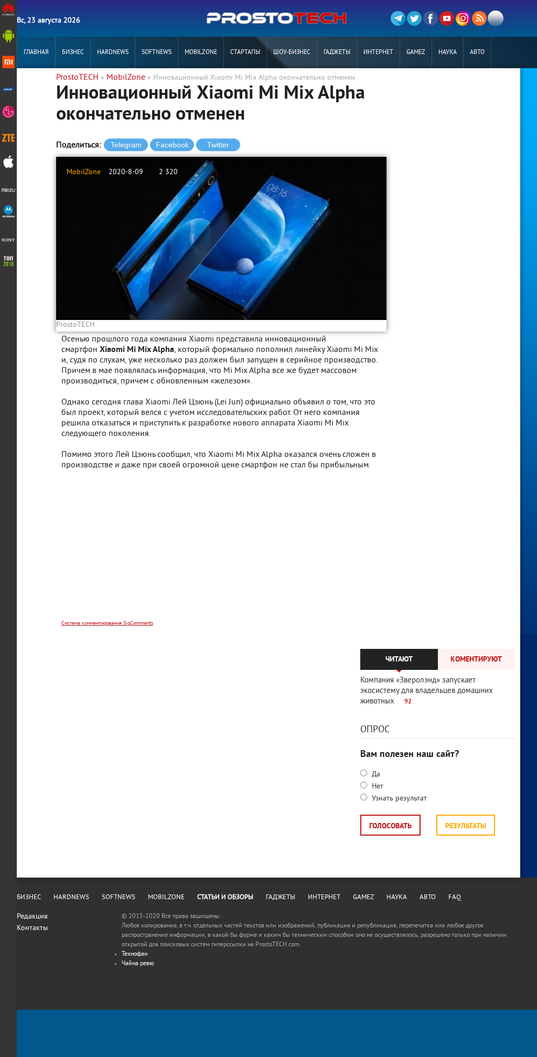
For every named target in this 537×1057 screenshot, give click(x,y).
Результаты (465, 826)
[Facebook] (430, 18)
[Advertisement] (221, 551)
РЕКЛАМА (36, 84)
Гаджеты (337, 53)
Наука (447, 53)
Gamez (415, 53)
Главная (36, 53)
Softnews (156, 53)
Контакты (32, 928)
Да (375, 774)
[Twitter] (414, 18)
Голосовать (390, 826)
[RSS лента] (479, 18)
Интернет (378, 53)
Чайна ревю (138, 964)
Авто (477, 53)
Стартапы (245, 53)
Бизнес (73, 53)
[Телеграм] (398, 18)
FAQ (454, 897)
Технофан (134, 954)
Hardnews (112, 53)
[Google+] (463, 18)
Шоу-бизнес (291, 53)
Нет (376, 786)
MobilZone (201, 53)
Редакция (32, 916)
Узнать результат (398, 798)
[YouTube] (447, 18)
